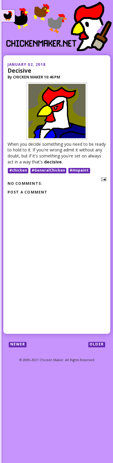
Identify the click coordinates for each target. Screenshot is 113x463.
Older (96, 344)
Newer (17, 344)
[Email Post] (102, 178)
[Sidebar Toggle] (8, 16)
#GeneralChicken (48, 170)
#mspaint (79, 170)
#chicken (18, 170)
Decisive (19, 70)
